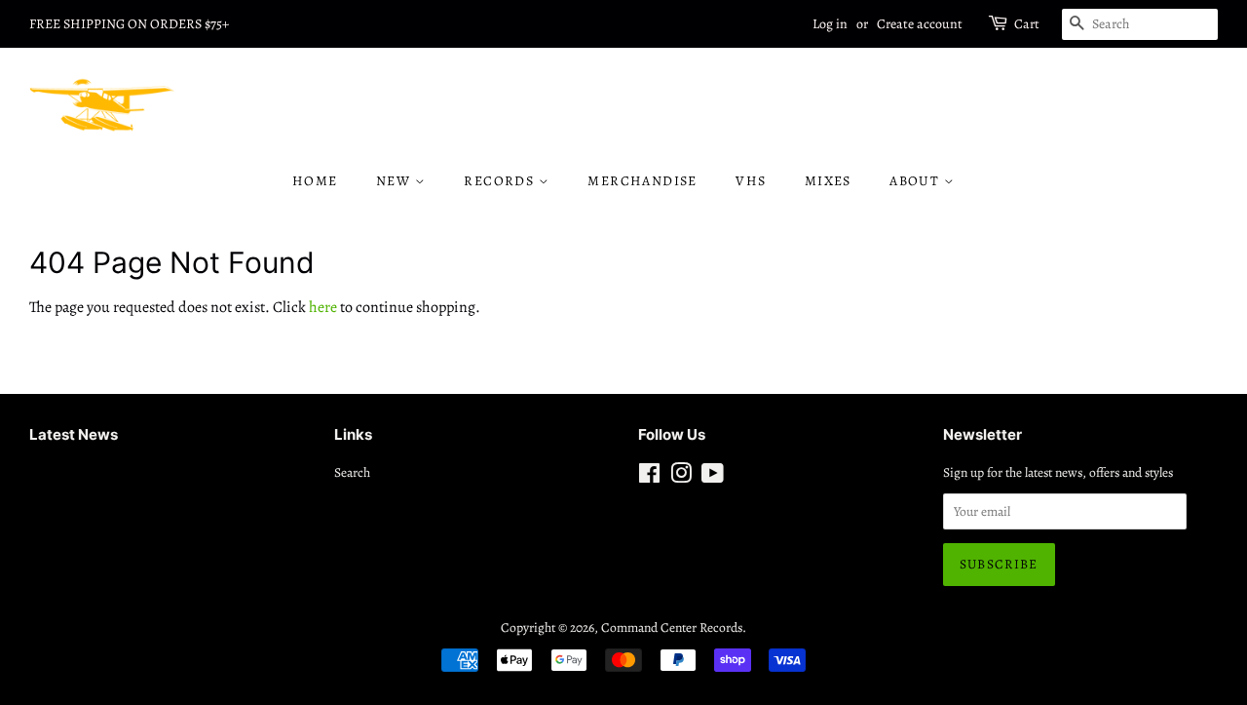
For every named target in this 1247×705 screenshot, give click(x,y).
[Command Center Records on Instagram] (681, 477)
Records (501, 181)
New (395, 181)
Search (352, 472)
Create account (920, 24)
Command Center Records (671, 627)
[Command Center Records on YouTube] (712, 477)
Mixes (828, 181)
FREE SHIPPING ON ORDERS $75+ (129, 24)
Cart (1026, 24)
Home (315, 181)
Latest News (73, 434)
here (323, 307)
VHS (751, 181)
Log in (830, 24)
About (916, 181)
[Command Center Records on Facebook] (649, 477)
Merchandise (642, 181)
